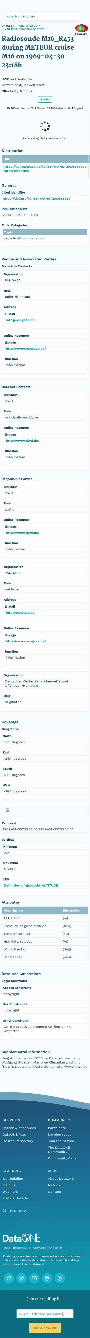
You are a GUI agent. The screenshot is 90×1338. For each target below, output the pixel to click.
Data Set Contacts (16, 387)
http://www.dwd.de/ (22, 441)
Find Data (17, 1211)
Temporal (9, 823)
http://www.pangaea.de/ (26, 349)
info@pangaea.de (20, 320)
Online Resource (16, 336)
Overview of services (19, 1128)
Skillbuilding (13, 1179)
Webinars (10, 1192)
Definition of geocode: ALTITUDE (31, 885)
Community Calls (62, 1158)
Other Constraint (16, 1021)
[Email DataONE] (34, 1278)
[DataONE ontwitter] (9, 1278)
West (7, 785)
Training (9, 1185)
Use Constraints (15, 1004)
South (7, 769)
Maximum (10, 863)
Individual (11, 395)
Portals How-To (15, 1198)
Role (7, 291)
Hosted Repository (18, 1141)
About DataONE (61, 1179)
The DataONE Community (59, 1149)
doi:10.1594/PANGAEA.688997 (23, 29)
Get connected (45, 1327)
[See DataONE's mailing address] (60, 1278)
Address (10, 307)
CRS (6, 879)
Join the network (62, 1141)
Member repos (59, 1134)
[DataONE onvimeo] (21, 1278)
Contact (54, 1192)
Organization (13, 274)
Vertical (8, 840)
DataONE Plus (14, 1134)
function (11, 359)
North (7, 736)
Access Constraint (17, 988)
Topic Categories (14, 225)
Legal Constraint (14, 981)
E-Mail (10, 314)
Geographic (10, 729)
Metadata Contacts (17, 266)
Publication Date (15, 209)
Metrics (54, 1185)
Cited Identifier (13, 192)
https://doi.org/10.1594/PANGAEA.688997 (37, 199)
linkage (10, 342)
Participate (57, 1128)
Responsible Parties (17, 479)
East (6, 752)
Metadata (28, 16)
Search (12, 16)
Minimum (10, 846)
